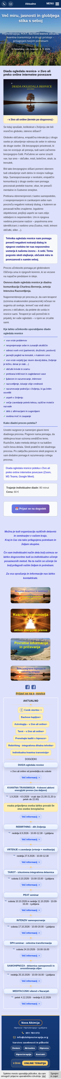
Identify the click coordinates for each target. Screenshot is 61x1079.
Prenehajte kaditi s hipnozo (30, 738)
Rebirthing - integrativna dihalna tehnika (30, 745)
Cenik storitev (30, 710)
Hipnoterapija (23, 1054)
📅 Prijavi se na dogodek (30, 508)
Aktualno (30, 3)
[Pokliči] (4, 3)
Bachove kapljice (30, 717)
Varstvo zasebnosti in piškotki (30, 1042)
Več (44, 1076)
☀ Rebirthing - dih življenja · (30, 49)
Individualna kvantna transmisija (30, 752)
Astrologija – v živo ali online (30, 724)
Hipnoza (44, 1048)
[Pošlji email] (10, 3)
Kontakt (40, 1054)
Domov (16, 1048)
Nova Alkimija (30, 1022)
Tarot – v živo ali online (30, 731)
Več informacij (29, 777)
